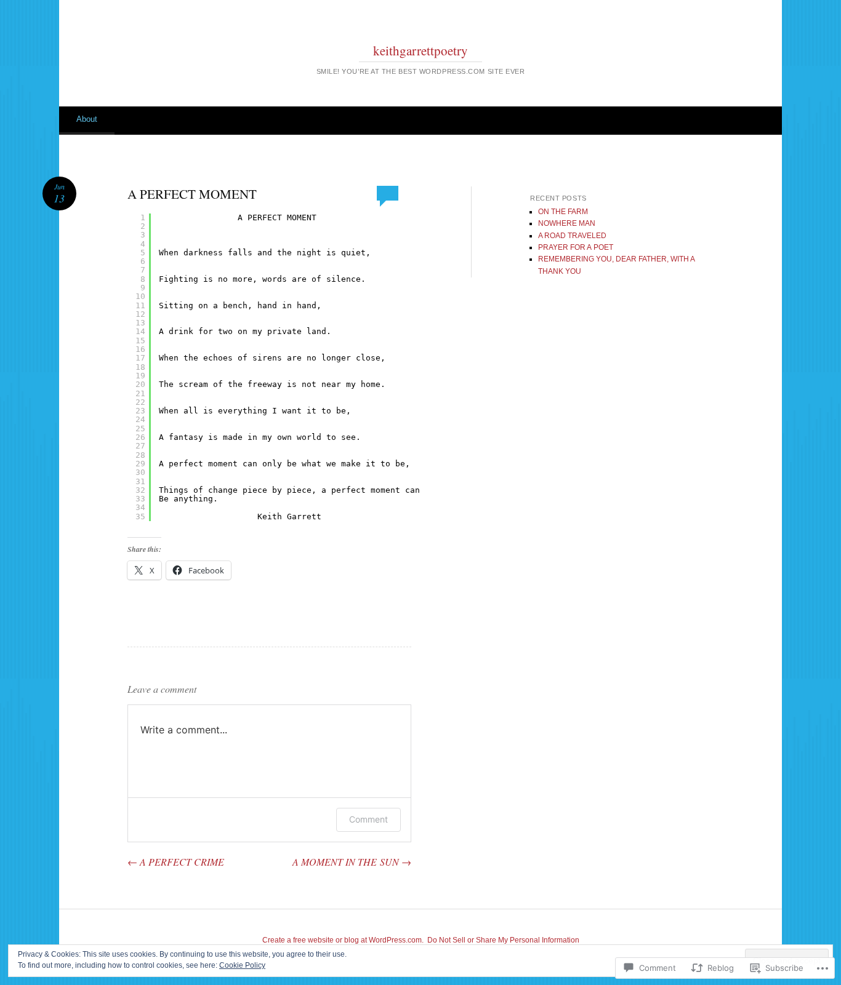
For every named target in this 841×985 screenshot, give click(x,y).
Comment (368, 819)
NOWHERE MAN (566, 223)
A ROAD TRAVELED (572, 235)
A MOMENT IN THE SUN (351, 861)
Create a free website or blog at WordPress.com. (343, 940)
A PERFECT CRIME (175, 861)
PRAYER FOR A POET (575, 247)
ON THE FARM (563, 211)
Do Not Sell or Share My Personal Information (503, 940)
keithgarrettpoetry (420, 50)
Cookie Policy (242, 965)
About (86, 119)
